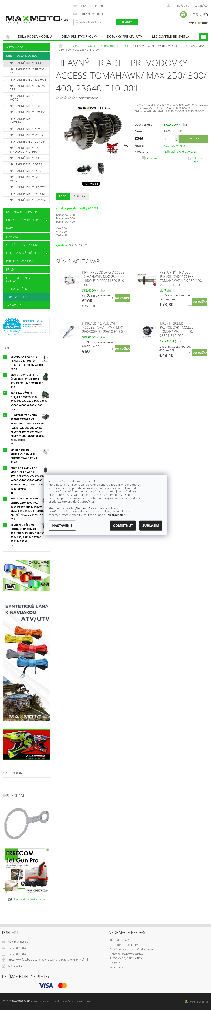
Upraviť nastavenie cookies (76, 1001)
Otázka (152, 158)
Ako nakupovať (119, 940)
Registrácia (200, 5)
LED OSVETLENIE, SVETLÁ (170, 36)
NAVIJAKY (12, 236)
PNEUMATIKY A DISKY (20, 261)
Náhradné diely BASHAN (28, 79)
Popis (62, 196)
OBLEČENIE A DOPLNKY (22, 245)
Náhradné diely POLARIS (28, 171)
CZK (191, 23)
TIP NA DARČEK (16, 289)
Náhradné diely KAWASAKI (22, 120)
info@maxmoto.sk (18, 941)
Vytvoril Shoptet (198, 1001)
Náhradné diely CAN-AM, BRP (28, 87)
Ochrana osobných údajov (126, 954)
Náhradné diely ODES (26, 164)
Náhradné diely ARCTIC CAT (27, 71)
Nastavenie (62, 525)
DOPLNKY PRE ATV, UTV (124, 36)
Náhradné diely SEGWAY (28, 187)
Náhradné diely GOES (26, 106)
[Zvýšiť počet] (177, 137)
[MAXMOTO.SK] (37, 16)
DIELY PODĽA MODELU (35, 36)
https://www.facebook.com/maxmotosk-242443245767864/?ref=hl (47, 959)
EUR (198, 23)
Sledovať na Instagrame (29, 899)
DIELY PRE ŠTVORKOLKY (79, 36)
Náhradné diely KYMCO (27, 135)
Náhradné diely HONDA (27, 112)
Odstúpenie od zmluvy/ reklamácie (131, 949)
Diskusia (79, 196)
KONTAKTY (116, 967)
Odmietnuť (123, 525)
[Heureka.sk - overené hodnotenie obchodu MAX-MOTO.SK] (26, 326)
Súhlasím (150, 525)
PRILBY (10, 269)
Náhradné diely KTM (25, 129)
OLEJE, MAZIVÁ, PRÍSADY (22, 253)
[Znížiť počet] (177, 140)
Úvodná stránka (8, 36)
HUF (205, 23)
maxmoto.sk (14, 965)
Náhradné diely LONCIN (28, 141)
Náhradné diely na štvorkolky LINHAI (24, 149)
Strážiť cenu (198, 160)
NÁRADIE (12, 228)
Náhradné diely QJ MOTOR (24, 179)
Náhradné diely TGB (25, 158)
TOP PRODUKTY (16, 297)
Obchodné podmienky (124, 945)
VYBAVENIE (13, 305)
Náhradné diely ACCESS (27, 63)
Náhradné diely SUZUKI (27, 194)
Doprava (115, 963)
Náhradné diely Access (180, 151)
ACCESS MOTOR (175, 146)
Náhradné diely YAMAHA (28, 200)
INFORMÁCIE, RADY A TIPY (126, 958)
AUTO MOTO (14, 47)
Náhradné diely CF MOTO (24, 97)
